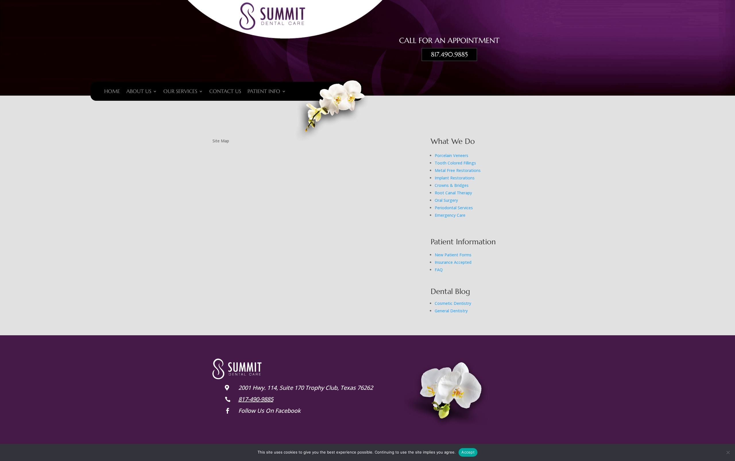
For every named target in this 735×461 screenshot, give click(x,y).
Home (112, 91)
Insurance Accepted (453, 262)
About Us (138, 91)
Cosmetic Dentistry (453, 303)
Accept (468, 452)
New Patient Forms (453, 254)
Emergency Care (450, 215)
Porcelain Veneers (451, 155)
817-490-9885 (255, 399)
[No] (728, 452)
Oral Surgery (446, 200)
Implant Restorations (455, 178)
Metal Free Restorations (458, 170)
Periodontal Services (454, 207)
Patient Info (263, 91)
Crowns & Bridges (452, 185)
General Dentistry (451, 310)
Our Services (180, 91)
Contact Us (225, 91)
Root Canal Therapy (453, 192)
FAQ (439, 269)
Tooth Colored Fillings (455, 163)
